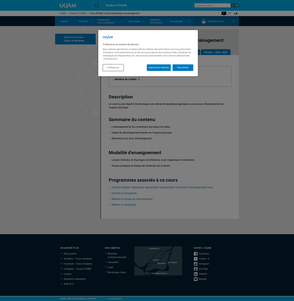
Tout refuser (183, 68)
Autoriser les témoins (159, 68)
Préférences (113, 68)
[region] (148, 53)
